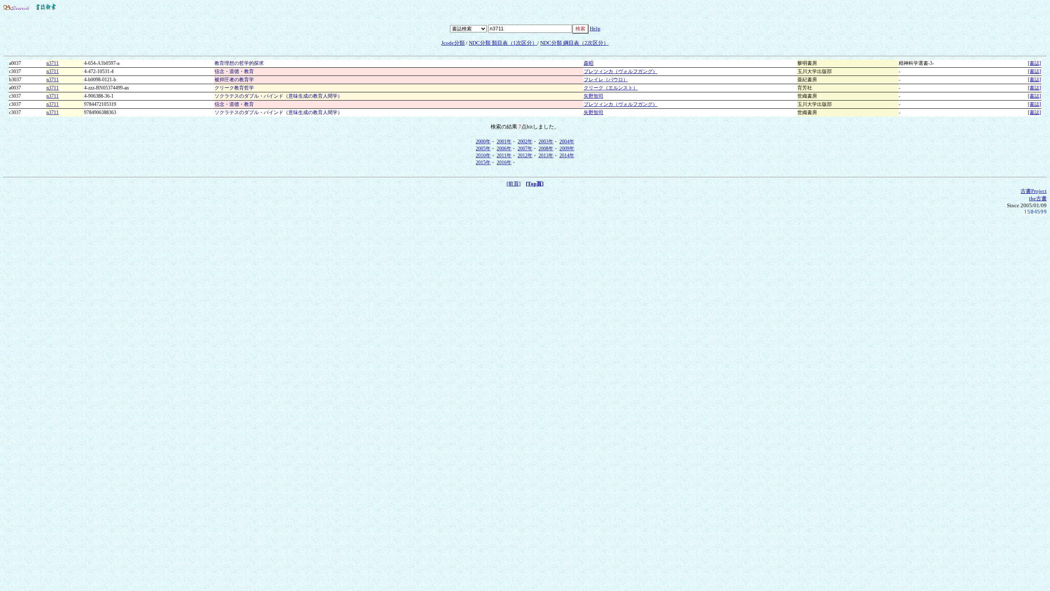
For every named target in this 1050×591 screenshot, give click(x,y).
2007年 (525, 148)
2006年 (504, 148)
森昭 (588, 63)
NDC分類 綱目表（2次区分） (574, 43)
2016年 (504, 162)
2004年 (566, 141)
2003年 (546, 141)
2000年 (483, 141)
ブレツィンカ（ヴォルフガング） (620, 71)
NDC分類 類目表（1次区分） (503, 43)
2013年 (546, 155)
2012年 (525, 155)
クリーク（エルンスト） (611, 88)
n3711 (52, 63)
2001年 (504, 141)
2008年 (546, 148)
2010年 (483, 155)
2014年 (566, 155)
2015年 (483, 162)
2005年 (483, 148)
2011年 (504, 155)
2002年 (525, 141)
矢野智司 (593, 96)
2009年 (566, 148)
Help (595, 28)
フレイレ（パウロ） (606, 79)
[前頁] (513, 184)
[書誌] (1034, 63)
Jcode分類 (453, 43)
